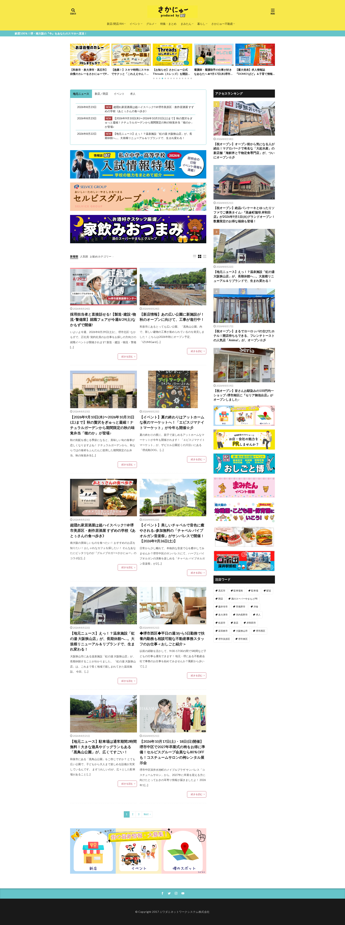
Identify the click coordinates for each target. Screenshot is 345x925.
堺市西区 (260, 630)
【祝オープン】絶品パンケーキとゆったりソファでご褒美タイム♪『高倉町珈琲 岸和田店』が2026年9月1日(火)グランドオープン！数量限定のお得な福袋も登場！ (254, 72)
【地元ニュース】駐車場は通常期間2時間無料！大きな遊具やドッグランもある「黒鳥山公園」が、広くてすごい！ (103, 746)
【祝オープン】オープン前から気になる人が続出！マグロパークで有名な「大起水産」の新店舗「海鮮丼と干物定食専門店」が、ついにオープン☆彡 (244, 150)
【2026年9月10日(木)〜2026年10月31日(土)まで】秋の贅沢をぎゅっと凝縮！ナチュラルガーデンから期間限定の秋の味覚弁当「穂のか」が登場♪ (102, 425)
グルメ (150, 23)
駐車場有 (238, 590)
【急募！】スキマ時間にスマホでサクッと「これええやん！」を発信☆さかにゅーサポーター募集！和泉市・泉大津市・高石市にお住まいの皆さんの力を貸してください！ (89, 72)
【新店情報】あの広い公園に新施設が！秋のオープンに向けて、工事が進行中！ (172, 317)
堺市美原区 (224, 638)
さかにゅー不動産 (222, 23)
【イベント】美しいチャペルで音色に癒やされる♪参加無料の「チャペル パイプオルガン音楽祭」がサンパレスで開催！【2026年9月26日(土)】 (172, 533)
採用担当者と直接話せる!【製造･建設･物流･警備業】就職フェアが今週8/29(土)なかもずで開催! (103, 319)
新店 (236, 622)
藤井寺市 (223, 606)
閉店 (220, 598)
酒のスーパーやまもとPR (244, 598)
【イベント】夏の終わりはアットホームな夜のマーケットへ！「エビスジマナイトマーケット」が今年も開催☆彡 (172, 422)
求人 (258, 614)
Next (146, 814)
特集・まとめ (168, 23)
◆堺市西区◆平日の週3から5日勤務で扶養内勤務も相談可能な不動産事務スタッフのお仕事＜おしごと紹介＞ (172, 638)
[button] (73, 55)
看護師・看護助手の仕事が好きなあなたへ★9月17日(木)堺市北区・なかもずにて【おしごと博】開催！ (172, 72)
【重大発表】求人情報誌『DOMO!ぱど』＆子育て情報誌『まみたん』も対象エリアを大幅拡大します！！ (213, 72)
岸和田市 (251, 622)
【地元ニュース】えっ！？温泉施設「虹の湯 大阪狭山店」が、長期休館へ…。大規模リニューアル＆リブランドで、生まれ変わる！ (102, 641)
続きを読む (127, 356)
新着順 (74, 256)
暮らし (201, 23)
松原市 (221, 622)
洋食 (256, 606)
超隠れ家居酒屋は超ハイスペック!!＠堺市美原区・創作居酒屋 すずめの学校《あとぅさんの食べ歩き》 (102, 530)
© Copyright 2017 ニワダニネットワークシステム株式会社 (172, 911)
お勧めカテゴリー (100, 256)
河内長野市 (242, 614)
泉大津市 (223, 614)
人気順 (84, 256)
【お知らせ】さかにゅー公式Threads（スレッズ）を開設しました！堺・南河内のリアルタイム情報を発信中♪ (130, 72)
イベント (135, 23)
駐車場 (254, 590)
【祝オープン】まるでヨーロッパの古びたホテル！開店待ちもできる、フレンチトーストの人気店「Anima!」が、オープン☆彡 (244, 335)
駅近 (268, 590)
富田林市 (223, 630)
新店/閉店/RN (115, 23)
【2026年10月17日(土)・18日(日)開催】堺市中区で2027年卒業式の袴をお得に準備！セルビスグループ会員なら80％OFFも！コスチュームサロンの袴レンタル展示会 (172, 752)
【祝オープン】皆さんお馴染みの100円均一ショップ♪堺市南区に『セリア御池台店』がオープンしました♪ (243, 395)
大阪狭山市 (242, 630)
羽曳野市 (240, 606)
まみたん (186, 23)
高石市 (221, 590)
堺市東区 (243, 638)
